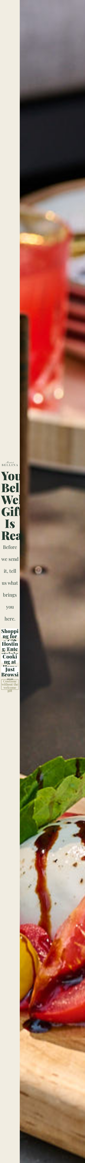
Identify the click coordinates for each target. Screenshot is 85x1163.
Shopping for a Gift (10, 632)
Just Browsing (10, 671)
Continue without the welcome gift (10, 684)
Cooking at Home (10, 658)
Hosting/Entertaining (9, 645)
